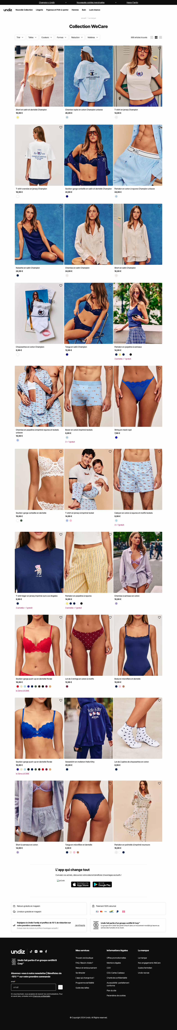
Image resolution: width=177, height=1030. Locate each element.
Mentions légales (114, 963)
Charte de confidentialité (117, 978)
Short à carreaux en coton (27, 844)
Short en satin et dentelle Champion (31, 109)
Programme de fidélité (85, 983)
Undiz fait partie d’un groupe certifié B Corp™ (120, 923)
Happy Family (132, 2)
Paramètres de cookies (116, 995)
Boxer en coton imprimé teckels (79, 430)
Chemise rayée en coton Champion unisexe (84, 109)
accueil (83, 18)
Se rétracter (80, 973)
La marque (92, 18)
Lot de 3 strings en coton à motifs (79, 679)
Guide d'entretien (145, 968)
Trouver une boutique (84, 958)
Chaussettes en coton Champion (30, 347)
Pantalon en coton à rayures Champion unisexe (134, 188)
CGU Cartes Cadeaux (116, 973)
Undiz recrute (143, 973)
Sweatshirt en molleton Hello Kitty (79, 762)
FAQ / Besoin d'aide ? (84, 963)
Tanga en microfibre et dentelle (78, 844)
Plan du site (111, 990)
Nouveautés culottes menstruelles (91, 2)
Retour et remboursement (86, 968)
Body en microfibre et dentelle (127, 679)
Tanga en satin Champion (76, 347)
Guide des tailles (82, 988)
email (13, 981)
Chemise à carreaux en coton (127, 596)
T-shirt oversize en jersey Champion (31, 188)
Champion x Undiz (47, 2)
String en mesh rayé (123, 430)
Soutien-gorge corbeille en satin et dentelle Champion (88, 188)
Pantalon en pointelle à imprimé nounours (132, 844)
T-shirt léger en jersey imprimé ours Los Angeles (37, 596)
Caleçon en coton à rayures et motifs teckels (133, 513)
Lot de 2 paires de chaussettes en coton (131, 762)
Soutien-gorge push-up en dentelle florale (34, 679)
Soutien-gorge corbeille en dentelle (31, 513)
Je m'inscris (80, 925)
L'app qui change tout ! (85, 978)
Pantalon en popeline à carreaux (128, 347)
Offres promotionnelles (116, 958)
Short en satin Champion (125, 268)
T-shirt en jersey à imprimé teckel (79, 513)
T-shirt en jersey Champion (126, 109)
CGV (109, 968)
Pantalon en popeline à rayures (78, 596)
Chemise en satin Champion (77, 268)
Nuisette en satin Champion (28, 268)
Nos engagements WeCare (149, 963)
